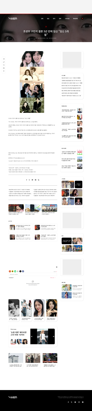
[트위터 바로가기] (71, 402)
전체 (42, 18)
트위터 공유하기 (29, 180)
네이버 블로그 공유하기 (35, 180)
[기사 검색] (81, 18)
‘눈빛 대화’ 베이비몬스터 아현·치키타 (19, 333)
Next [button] (53, 336)
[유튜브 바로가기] (75, 402)
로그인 (82, 396)
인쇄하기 (4, 68)
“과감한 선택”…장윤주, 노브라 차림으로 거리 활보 (19, 168)
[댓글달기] (4, 65)
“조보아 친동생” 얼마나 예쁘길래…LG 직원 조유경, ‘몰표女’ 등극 (22, 172)
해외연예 (75, 18)
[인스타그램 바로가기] (79, 402)
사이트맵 (79, 396)
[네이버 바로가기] (83, 402)
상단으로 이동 (4, 71)
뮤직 (54, 18)
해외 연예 (63, 282)
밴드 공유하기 (38, 180)
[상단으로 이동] (4, 71)
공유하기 (4, 62)
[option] (42, 336)
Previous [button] (31, 336)
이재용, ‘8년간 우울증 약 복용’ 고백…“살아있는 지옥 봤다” (20, 170)
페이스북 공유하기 (26, 180)
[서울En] (12, 18)
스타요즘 (67, 18)
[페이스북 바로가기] (68, 402)
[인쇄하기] (4, 68)
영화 (60, 18)
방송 (48, 18)
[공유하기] (4, 62)
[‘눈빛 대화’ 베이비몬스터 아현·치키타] (42, 336)
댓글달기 (4, 65)
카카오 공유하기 (32, 180)
